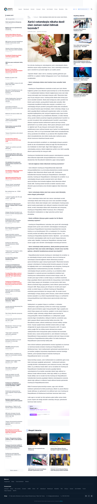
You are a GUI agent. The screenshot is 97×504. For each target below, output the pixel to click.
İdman (43, 9)
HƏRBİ (29, 488)
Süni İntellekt (50, 9)
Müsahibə (61, 9)
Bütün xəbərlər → (14, 470)
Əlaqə (12, 481)
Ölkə (66, 9)
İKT (38, 488)
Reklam (27, 481)
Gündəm (33, 9)
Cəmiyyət (38, 9)
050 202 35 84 (65, 496)
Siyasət (20, 9)
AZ (74, 9)
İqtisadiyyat (26, 9)
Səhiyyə (66, 488)
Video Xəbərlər (7, 490)
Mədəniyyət (50, 488)
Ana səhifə (29, 17)
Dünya (55, 9)
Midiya (61, 501)
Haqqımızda (7, 481)
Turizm (84, 488)
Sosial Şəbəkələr (20, 481)
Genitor (48, 410)
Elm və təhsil (17, 488)
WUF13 (14, 490)
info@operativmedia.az (53, 496)
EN (76, 9)
